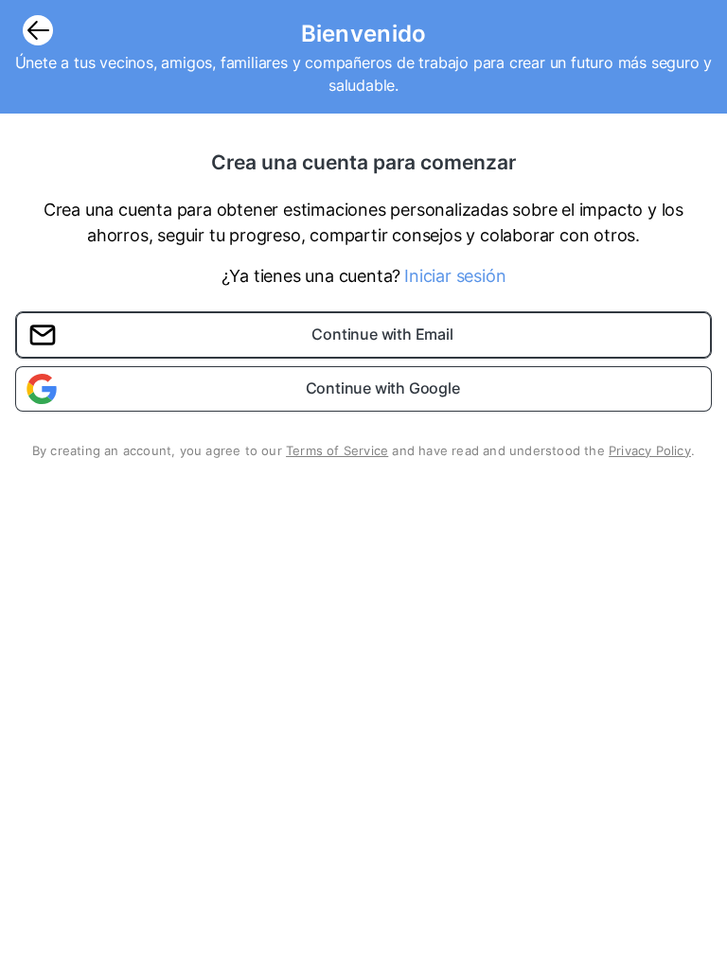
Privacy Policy (650, 450)
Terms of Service (337, 450)
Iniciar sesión (454, 276)
